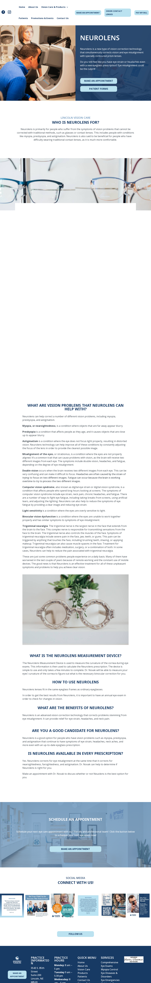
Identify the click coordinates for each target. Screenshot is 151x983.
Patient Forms (98, 88)
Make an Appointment (75, 849)
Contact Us (63, 18)
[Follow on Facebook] (3, 12)
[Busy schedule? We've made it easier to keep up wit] (113, 905)
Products (83, 973)
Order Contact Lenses (114, 13)
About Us (33, 7)
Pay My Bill (141, 12)
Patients (23, 18)
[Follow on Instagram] (9, 12)
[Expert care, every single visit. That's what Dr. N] (12, 905)
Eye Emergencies (110, 980)
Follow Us (75, 934)
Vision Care (84, 969)
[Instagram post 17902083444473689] (63, 905)
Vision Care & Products (53, 7)
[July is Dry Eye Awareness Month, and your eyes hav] (139, 905)
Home (22, 7)
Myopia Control (109, 969)
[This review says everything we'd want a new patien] (88, 905)
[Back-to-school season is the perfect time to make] (37, 905)
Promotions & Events (42, 18)
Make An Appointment (88, 12)
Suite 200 (36, 975)
